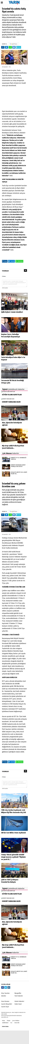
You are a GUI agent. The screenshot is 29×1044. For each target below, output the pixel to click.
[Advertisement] (14, 89)
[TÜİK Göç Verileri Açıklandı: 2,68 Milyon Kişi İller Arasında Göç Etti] (14, 800)
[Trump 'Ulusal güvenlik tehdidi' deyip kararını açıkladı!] (14, 845)
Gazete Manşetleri (6, 1004)
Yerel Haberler (19, 996)
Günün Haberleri (19, 1001)
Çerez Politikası (15, 1020)
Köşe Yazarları (5, 993)
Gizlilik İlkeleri (5, 1022)
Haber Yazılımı (5, 1026)
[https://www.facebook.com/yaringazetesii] (2, 987)
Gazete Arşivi (5, 1007)
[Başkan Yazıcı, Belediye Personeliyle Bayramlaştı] (14, 324)
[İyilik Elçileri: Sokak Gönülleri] (14, 301)
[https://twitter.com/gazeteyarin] (5, 987)
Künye (3, 1020)
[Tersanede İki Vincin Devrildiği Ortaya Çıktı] (14, 370)
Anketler (3, 996)
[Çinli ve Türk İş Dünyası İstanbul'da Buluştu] (14, 870)
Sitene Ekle (16, 1022)
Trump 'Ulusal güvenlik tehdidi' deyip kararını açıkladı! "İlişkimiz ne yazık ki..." (13, 857)
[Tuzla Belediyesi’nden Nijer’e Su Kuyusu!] (14, 347)
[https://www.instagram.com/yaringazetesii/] (8, 987)
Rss (11, 1022)
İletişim (8, 1020)
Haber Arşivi (18, 1004)
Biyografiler (18, 993)
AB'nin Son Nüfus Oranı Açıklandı (13, 833)
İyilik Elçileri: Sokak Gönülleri (12, 312)
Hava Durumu (5, 1001)
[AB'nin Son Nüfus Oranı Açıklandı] (14, 823)
